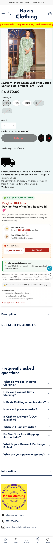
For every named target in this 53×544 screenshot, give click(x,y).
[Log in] (43, 13)
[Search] (9, 13)
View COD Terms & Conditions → (15, 303)
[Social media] (49, 274)
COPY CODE (37, 250)
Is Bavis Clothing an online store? (24, 402)
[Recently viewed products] (49, 268)
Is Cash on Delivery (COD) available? (20, 418)
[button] (50, 13)
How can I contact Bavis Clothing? (18, 393)
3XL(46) (7, 111)
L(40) (16, 103)
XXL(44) (39, 104)
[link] (47, 540)
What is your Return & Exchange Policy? (24, 445)
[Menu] (3, 13)
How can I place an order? (20, 409)
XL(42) (27, 103)
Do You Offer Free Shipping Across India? (21, 435)
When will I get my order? (19, 427)
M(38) (7, 104)
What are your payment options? (24, 455)
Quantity (4, 120)
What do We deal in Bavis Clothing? (19, 383)
